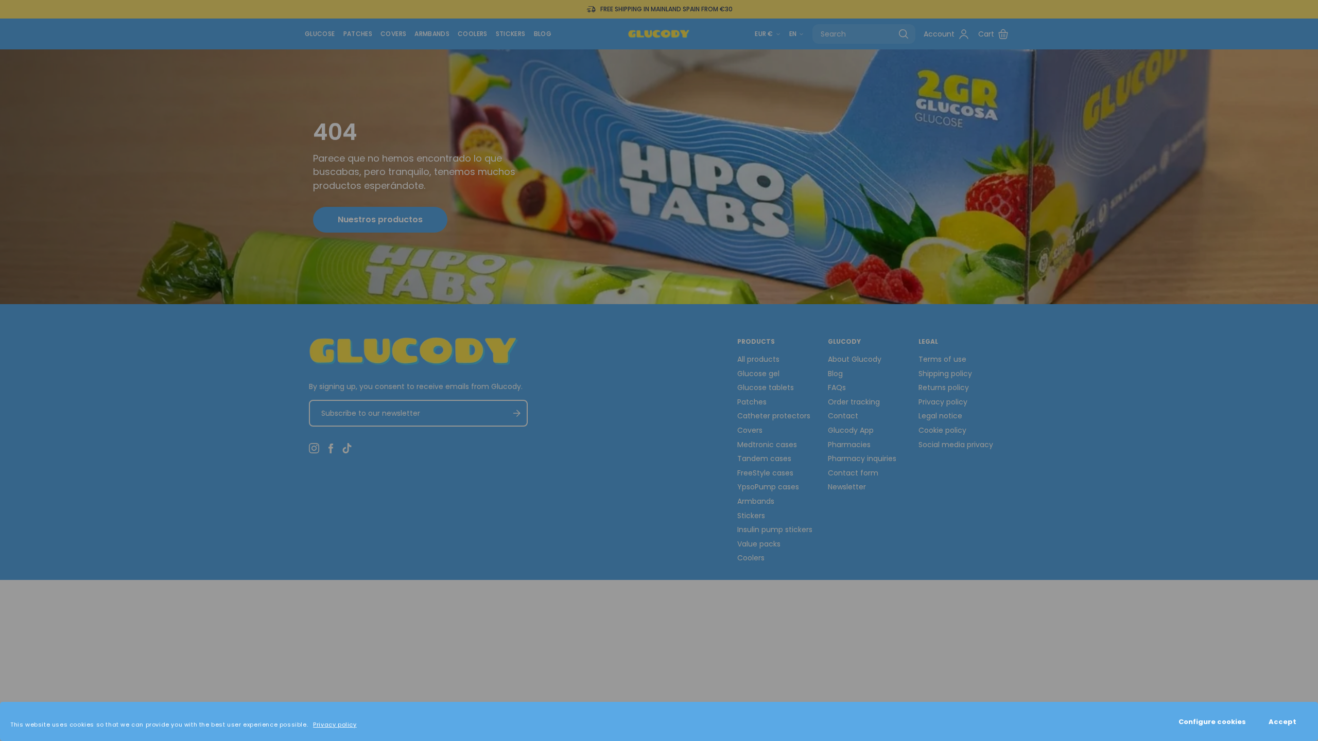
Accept (1282, 722)
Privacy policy (334, 724)
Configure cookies (1212, 722)
